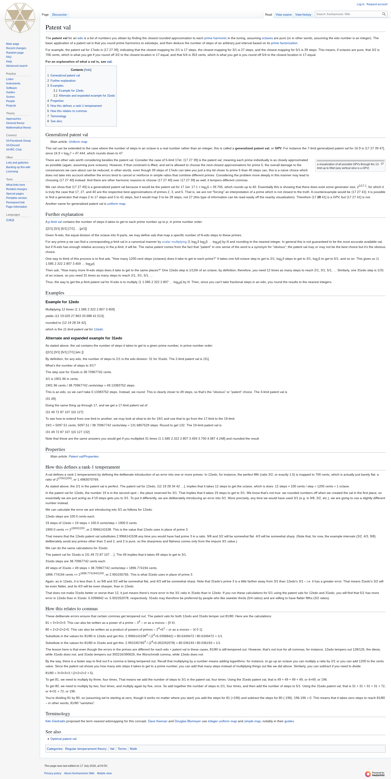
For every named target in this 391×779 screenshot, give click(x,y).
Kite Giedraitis (55, 721)
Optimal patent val (63, 739)
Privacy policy (52, 773)
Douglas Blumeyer (188, 721)
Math (133, 748)
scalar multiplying (174, 241)
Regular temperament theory (86, 748)
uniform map (116, 203)
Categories (54, 748)
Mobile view (104, 773)
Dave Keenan (157, 721)
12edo (98, 329)
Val (112, 748)
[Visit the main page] (20, 18)
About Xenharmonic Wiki (79, 773)
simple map (252, 721)
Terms (122, 748)
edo (80, 38)
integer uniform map (222, 721)
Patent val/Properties (84, 456)
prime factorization (284, 43)
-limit (52, 222)
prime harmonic (215, 38)
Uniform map (78, 141)
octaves (267, 38)
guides (289, 721)
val (109, 61)
